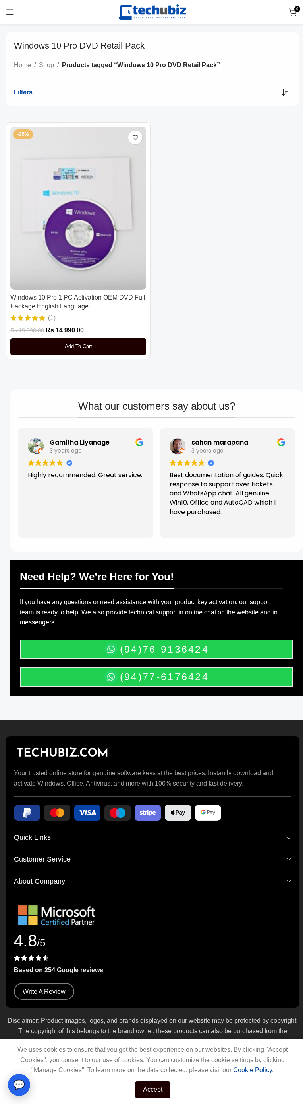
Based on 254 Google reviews (58, 970)
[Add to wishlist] (135, 137)
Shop (46, 65)
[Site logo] (152, 11)
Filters (23, 92)
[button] (78, 346)
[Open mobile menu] (10, 12)
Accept (152, 1089)
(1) (52, 318)
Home (22, 65)
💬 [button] (19, 1084)
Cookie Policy (252, 1070)
